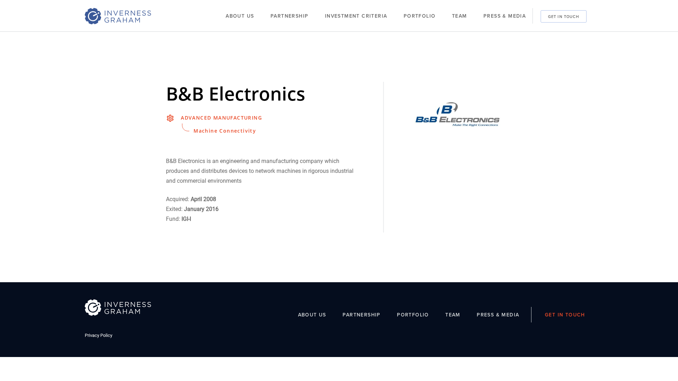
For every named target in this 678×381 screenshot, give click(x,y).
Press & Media (504, 16)
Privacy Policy (98, 335)
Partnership (289, 16)
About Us (240, 16)
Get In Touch (563, 16)
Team (459, 16)
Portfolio (420, 16)
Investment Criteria (356, 16)
